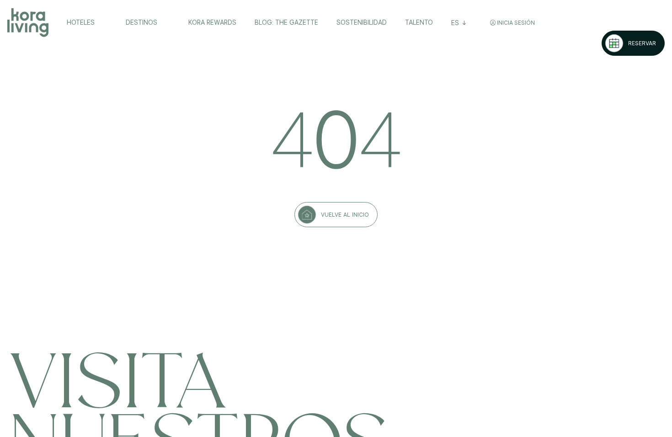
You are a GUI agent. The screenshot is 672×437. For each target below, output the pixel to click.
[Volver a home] (27, 22)
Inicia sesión (515, 23)
